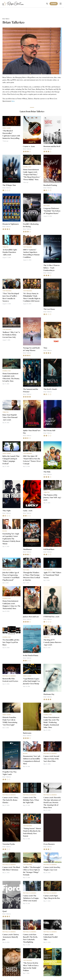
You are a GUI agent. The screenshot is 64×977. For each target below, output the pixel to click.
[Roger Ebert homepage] (13, 4)
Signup (53, 3)
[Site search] (47, 4)
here (13, 101)
